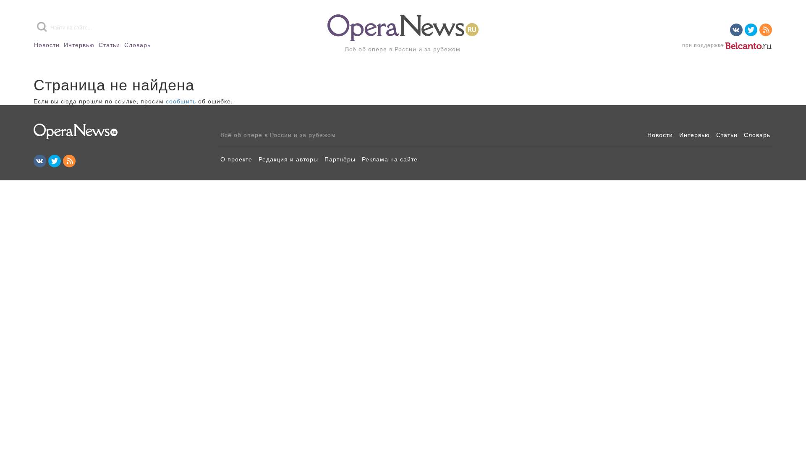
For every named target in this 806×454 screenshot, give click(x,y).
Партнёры (340, 159)
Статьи (109, 44)
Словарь (137, 44)
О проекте (236, 159)
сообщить (181, 101)
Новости (47, 44)
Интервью (79, 44)
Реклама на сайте (390, 159)
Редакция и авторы (288, 159)
